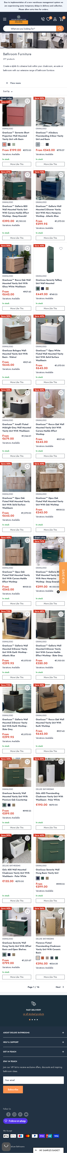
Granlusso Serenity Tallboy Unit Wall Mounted (49, 281)
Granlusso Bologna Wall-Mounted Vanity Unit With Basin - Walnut (15, 354)
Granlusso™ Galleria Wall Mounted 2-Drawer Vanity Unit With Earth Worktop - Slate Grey (15, 724)
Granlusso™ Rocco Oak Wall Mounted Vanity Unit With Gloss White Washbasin (16, 283)
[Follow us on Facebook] (8, 1114)
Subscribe (13, 1089)
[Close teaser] (58, 591)
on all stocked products (33, 1014)
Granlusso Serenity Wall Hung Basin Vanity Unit (48, 871)
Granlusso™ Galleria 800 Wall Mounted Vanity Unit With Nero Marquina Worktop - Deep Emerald (48, 576)
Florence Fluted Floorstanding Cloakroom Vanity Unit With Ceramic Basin (48, 947)
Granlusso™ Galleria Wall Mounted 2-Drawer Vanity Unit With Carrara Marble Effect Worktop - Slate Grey (49, 650)
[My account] (55, 19)
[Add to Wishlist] (27, 101)
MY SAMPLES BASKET (49, 1150)
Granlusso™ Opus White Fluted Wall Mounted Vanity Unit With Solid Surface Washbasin (49, 355)
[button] (63, 576)
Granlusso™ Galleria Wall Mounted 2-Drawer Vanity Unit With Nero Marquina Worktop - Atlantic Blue (48, 211)
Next (58, 987)
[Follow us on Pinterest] (20, 1114)
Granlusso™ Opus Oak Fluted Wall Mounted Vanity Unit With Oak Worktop (49, 501)
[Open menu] (4, 19)
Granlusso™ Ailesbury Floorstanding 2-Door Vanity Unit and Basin (49, 136)
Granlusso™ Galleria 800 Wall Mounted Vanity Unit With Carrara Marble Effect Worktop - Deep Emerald (15, 211)
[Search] (60, 28)
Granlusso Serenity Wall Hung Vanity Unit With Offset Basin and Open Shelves (16, 946)
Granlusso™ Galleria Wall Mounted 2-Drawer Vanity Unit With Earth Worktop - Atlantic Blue (15, 650)
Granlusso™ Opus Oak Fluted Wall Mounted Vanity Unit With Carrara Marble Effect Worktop (16, 576)
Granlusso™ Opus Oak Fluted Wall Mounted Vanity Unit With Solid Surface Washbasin (16, 502)
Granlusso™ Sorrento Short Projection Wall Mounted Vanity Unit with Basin (15, 136)
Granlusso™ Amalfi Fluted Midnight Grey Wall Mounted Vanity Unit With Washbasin (16, 427)
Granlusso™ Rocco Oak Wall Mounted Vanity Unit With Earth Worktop (50, 723)
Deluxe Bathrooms (45, 789)
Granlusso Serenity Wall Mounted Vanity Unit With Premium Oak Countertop (15, 796)
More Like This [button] (16, 164)
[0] (48, 19)
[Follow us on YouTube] (26, 1114)
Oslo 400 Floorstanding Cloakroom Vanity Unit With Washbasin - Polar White (49, 796)
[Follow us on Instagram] (14, 1114)
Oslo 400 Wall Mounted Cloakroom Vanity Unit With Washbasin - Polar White (16, 873)
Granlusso (7, 128)
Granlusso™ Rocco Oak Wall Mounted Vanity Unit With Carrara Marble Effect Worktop (50, 429)
